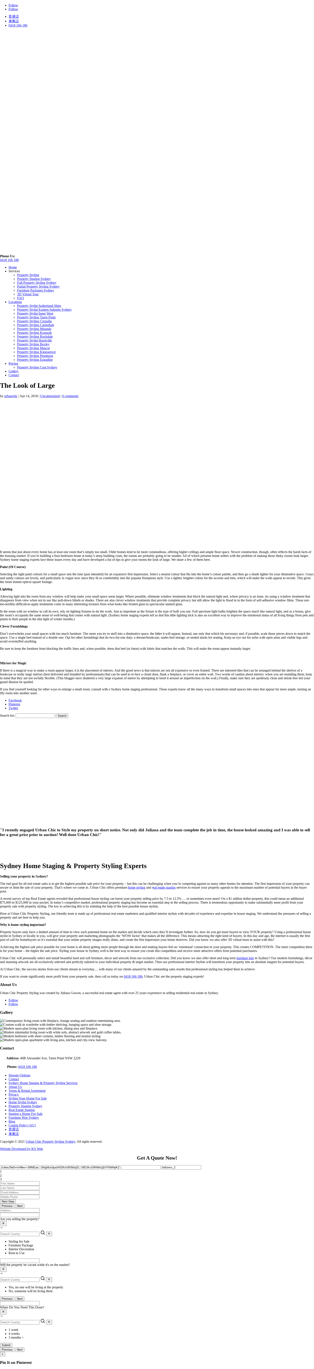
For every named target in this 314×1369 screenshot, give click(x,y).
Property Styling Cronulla (34, 321)
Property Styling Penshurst (35, 356)
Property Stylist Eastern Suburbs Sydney (44, 309)
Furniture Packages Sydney (35, 290)
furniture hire (245, 958)
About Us (15, 1087)
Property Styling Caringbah (35, 325)
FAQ (20, 298)
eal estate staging (164, 887)
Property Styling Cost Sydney (37, 367)
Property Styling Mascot (33, 348)
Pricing (13, 363)
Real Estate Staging (22, 1110)
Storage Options (19, 1075)
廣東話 (14, 21)
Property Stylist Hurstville (34, 340)
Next (20, 1206)
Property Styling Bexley (33, 344)
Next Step (8, 1201)
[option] (161, 1241)
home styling (136, 887)
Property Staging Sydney (34, 279)
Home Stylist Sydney (23, 1102)
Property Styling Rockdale (35, 336)
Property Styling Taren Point (36, 317)
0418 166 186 (18, 25)
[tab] (157, 1172)
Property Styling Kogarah (34, 332)
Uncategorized (50, 396)
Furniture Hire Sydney (24, 1117)
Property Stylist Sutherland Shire (39, 306)
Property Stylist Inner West (35, 313)
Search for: (7, 715)
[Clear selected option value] (3, 1223)
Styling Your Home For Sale (28, 1098)
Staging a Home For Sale (26, 1114)
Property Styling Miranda (34, 329)
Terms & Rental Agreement (27, 1090)
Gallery (14, 371)
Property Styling (28, 275)
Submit (6, 1345)
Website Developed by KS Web (21, 1149)
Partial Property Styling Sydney (38, 286)
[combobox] (157, 1223)
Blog (12, 1121)
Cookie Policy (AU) (22, 1125)
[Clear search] (49, 1233)
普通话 (14, 16)
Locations (15, 302)
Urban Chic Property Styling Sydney (50, 1141)
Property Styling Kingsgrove (36, 352)
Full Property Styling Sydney (36, 282)
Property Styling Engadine (35, 359)
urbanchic (11, 396)
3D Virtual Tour (28, 294)
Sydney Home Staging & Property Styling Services (43, 1083)
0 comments (70, 396)
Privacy (14, 1094)
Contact (14, 375)
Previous (7, 1206)
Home (13, 267)
